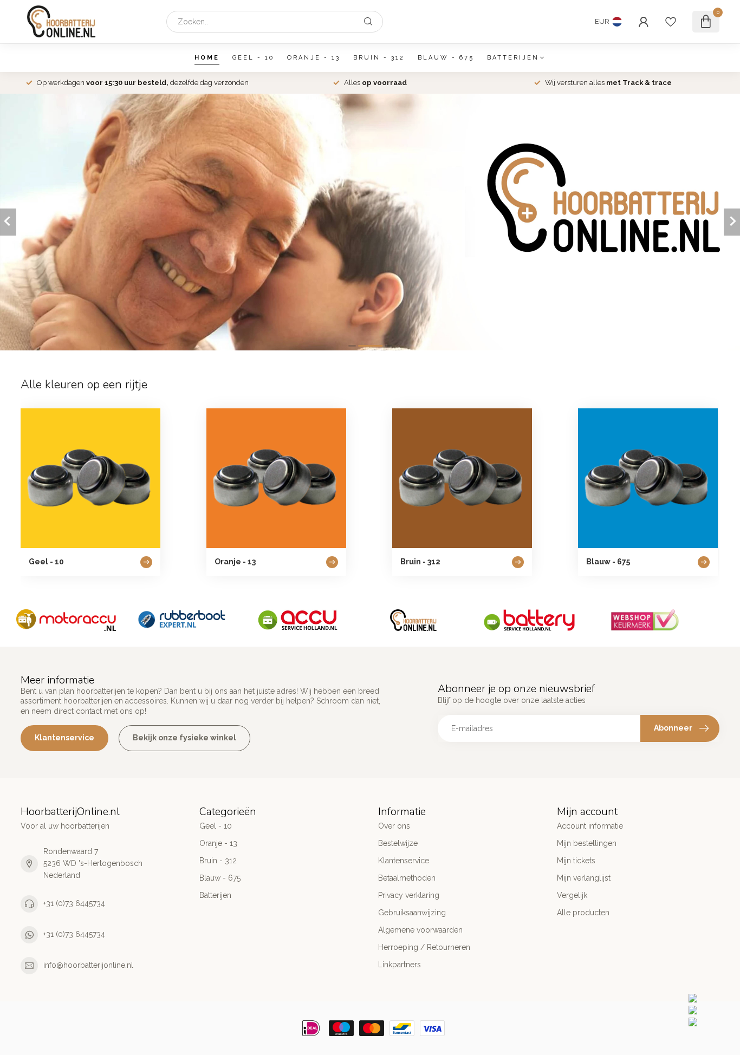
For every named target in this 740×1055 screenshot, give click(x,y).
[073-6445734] (712, 998)
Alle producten (583, 912)
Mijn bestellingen (586, 843)
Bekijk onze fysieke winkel (184, 737)
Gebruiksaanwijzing (412, 912)
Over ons (394, 826)
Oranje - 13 (313, 57)
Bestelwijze (398, 843)
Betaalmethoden (407, 878)
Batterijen (513, 57)
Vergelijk (572, 895)
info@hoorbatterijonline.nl (88, 965)
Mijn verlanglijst (584, 878)
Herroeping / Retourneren (424, 947)
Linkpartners (399, 964)
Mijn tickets (576, 860)
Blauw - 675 (446, 57)
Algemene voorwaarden (420, 930)
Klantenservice (64, 737)
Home (206, 57)
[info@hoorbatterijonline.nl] (712, 1010)
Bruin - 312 (379, 57)
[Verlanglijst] (670, 21)
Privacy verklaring (408, 895)
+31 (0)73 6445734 (74, 903)
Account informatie (590, 826)
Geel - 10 (253, 57)
